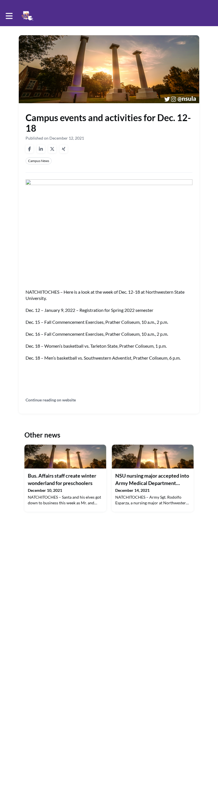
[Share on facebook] (29, 149)
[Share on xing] (64, 149)
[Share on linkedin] (41, 149)
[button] (9, 16)
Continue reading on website (51, 399)
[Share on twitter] (52, 149)
